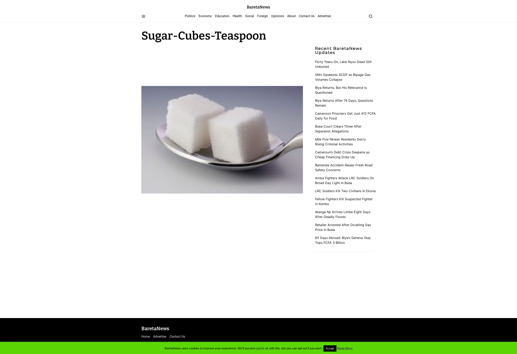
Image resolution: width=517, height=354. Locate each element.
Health (237, 16)
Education (222, 16)
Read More (345, 348)
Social (249, 16)
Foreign (262, 16)
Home (145, 336)
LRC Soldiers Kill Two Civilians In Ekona (345, 191)
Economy (205, 16)
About (291, 16)
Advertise (324, 16)
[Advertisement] (173, 63)
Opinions (277, 16)
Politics (190, 16)
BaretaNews (258, 7)
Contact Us (306, 16)
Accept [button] (330, 348)
